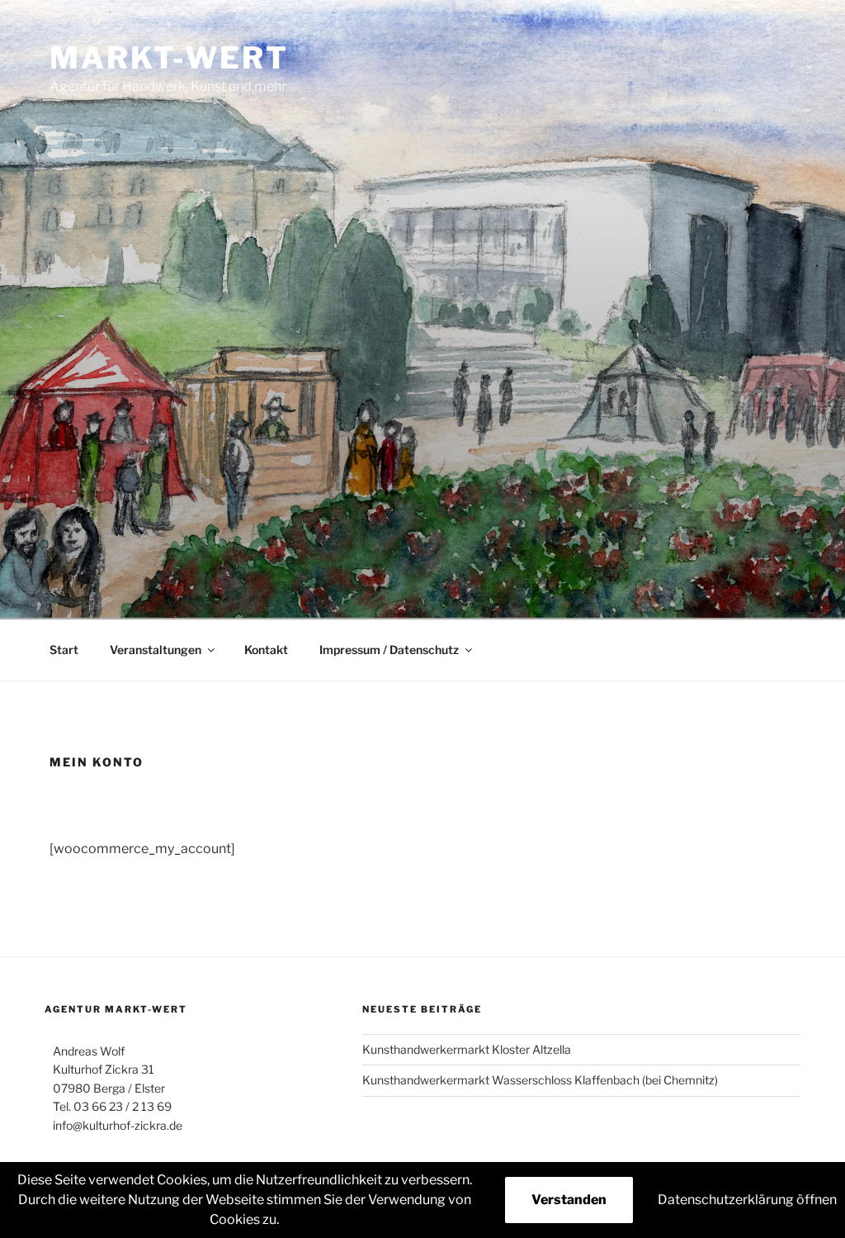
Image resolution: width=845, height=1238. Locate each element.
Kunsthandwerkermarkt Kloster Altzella (466, 1049)
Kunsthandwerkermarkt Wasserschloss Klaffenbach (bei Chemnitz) (540, 1080)
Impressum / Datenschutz (389, 650)
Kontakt (266, 650)
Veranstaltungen (155, 650)
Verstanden (569, 1199)
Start (64, 650)
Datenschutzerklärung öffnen (747, 1199)
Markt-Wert (169, 58)
